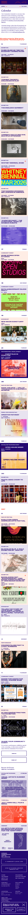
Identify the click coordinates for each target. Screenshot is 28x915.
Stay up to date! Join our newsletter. (14, 869)
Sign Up (14, 760)
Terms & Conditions (5, 901)
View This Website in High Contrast (6, 899)
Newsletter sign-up (9, 910)
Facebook (17, 884)
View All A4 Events (7, 769)
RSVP (3, 450)
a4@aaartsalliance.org (18, 32)
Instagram (17, 883)
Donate (21, 909)
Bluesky (17, 886)
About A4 (4, 878)
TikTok (16, 888)
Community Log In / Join (14, 861)
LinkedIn (17, 887)
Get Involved (19, 878)
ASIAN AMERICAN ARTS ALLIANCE (6, 855)
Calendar (4, 876)
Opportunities (20, 876)
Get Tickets (5, 55)
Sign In (14, 753)
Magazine (4, 879)
